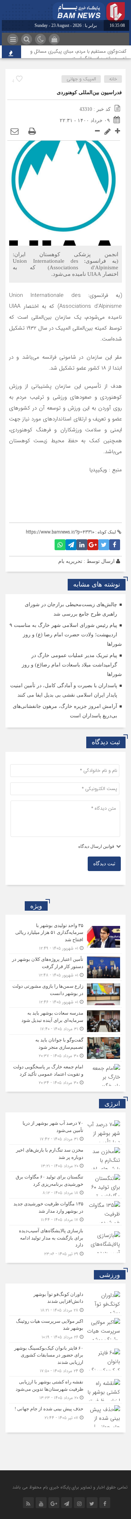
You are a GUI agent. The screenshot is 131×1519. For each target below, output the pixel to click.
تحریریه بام (70, 561)
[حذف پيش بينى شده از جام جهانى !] (65, 1415)
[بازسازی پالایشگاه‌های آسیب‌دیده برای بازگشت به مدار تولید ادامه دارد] (65, 1241)
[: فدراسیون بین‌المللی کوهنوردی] (14, 131)
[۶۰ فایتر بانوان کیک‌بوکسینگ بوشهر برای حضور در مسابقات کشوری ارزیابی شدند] (65, 1360)
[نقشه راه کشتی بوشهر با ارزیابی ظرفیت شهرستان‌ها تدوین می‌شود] (65, 1390)
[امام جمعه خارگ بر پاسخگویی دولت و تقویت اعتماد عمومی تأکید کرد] (65, 1073)
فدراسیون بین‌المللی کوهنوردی (89, 92)
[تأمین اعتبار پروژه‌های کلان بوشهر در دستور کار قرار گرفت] (65, 967)
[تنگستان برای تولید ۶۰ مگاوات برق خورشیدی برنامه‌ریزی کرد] (65, 1185)
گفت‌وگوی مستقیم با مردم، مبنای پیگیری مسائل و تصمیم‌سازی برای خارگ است (78, 55)
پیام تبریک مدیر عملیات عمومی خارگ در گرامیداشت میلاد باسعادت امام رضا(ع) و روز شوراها (72, 665)
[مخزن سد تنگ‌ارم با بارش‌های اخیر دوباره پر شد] (65, 1158)
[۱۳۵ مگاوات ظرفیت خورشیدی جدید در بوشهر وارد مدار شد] (65, 1211)
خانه (113, 79)
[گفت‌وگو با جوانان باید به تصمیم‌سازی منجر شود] (65, 1048)
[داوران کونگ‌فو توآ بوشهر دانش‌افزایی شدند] (65, 1302)
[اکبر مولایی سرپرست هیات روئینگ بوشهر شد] (65, 1329)
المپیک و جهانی (81, 79)
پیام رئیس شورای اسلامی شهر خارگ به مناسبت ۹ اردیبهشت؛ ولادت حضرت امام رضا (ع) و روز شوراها (65, 634)
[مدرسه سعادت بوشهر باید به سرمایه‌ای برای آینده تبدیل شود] (65, 1021)
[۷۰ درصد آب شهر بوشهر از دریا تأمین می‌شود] (65, 1131)
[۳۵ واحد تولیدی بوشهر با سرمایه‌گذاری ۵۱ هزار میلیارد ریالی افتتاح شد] (65, 937)
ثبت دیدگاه (104, 863)
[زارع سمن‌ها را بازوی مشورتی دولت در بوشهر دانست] (65, 994)
